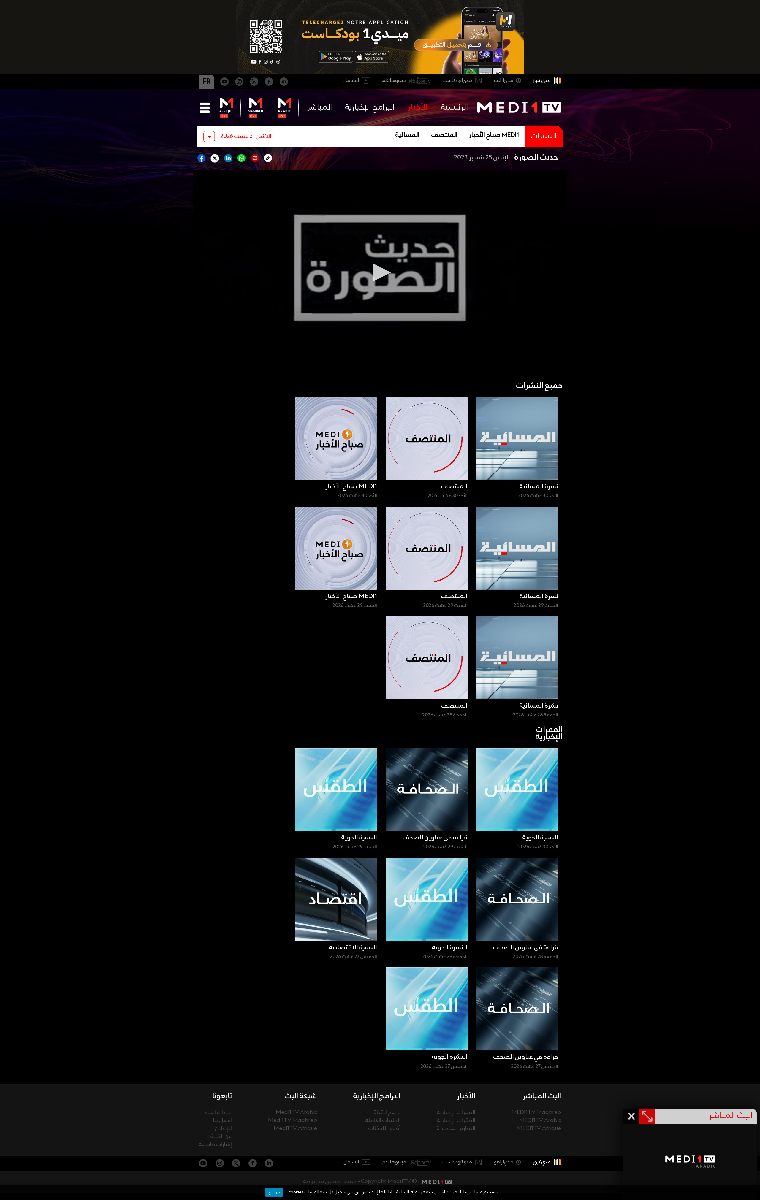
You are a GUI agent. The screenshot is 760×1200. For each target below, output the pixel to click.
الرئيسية (454, 107)
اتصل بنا (222, 1121)
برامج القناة (387, 1113)
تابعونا (222, 1096)
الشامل (351, 81)
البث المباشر (542, 1096)
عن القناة (221, 1137)
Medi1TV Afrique (295, 1129)
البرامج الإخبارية (370, 107)
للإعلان (223, 1129)
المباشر (319, 107)
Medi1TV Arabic (296, 1113)
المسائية (407, 135)
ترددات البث (218, 1113)
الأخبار (418, 107)
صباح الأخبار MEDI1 (494, 135)
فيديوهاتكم (394, 81)
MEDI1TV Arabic (540, 1121)
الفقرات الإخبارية (456, 1121)
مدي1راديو (503, 81)
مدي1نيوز (542, 81)
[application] (380, 272)
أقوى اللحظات (384, 1129)
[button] (380, 272)
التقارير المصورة (456, 1129)
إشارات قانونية (215, 1145)
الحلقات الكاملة (382, 1121)
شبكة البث (301, 1096)
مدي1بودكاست (457, 81)
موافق (274, 1192)
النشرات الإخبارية (456, 1113)
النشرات (544, 136)
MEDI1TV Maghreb (536, 1113)
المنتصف (444, 135)
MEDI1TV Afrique (539, 1129)
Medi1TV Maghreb (292, 1121)
